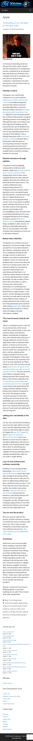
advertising (9, 603)
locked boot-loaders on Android (16, 137)
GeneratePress (16, 738)
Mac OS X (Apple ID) (20, 432)
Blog (6, 600)
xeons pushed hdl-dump (10, 655)
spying (25, 612)
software (19, 612)
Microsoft (21, 609)
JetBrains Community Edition (11, 696)
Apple (16, 603)
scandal (12, 612)
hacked (14, 606)
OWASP (5, 727)
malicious (13, 609)
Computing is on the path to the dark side (15, 24)
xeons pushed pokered (9, 640)
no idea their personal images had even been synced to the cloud (15, 382)
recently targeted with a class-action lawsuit (16, 171)
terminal (6, 615)
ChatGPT (5, 717)
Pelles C (5, 701)
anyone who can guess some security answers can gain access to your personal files (16, 369)
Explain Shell (6, 719)
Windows (6, 618)
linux (19, 606)
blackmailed (16, 306)
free (9, 606)
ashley (5, 606)
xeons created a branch (10, 650)
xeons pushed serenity (9, 659)
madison (6, 609)
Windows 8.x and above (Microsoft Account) (13, 436)
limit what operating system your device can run (16, 112)
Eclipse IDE (6, 694)
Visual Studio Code (8, 704)
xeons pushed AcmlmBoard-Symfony (14, 663)
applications (23, 603)
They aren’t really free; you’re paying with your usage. (15, 531)
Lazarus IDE (6, 699)
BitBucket (6, 714)
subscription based (19, 471)
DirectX (12, 221)
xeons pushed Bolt (8, 632)
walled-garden (21, 615)
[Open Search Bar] (30, 10)
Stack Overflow (7, 729)
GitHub (5, 722)
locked (24, 606)
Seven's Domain (7, 683)
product (5, 612)
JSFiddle (5, 724)
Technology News (15, 600)
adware (5, 473)
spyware (14, 473)
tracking (12, 615)
